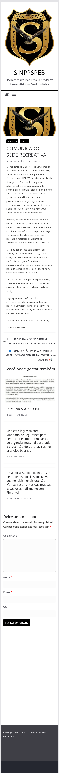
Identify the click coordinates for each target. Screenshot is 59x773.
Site (5, 607)
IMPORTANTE (12, 141)
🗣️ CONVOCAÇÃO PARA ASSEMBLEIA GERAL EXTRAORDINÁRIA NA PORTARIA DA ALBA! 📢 (29, 355)
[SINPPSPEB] (7, 94)
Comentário (11, 536)
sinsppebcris (36, 161)
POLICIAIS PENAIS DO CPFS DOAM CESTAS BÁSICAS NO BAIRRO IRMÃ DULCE (31, 341)
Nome (7, 577)
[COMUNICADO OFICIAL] (29, 378)
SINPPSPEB (29, 72)
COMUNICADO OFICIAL (22, 409)
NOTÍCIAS (24, 141)
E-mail (7, 592)
